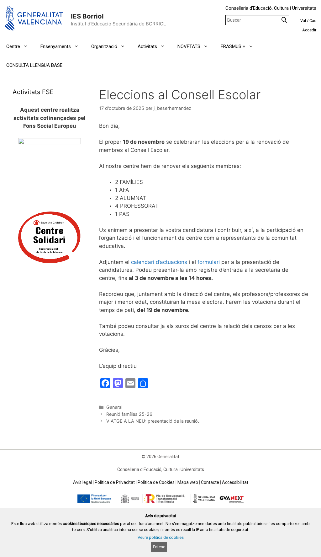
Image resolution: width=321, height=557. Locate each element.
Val (303, 20)
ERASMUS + (233, 46)
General (114, 407)
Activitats (147, 46)
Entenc (159, 546)
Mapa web (187, 482)
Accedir (309, 30)
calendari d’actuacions (159, 262)
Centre (13, 46)
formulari (208, 262)
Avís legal (82, 482)
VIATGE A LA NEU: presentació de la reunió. (152, 421)
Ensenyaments (55, 46)
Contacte (210, 482)
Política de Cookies (156, 482)
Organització (104, 46)
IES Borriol (87, 16)
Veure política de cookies (161, 537)
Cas (312, 20)
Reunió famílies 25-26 (129, 414)
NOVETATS (188, 46)
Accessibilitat (235, 482)
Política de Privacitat (115, 482)
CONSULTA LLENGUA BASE (34, 65)
